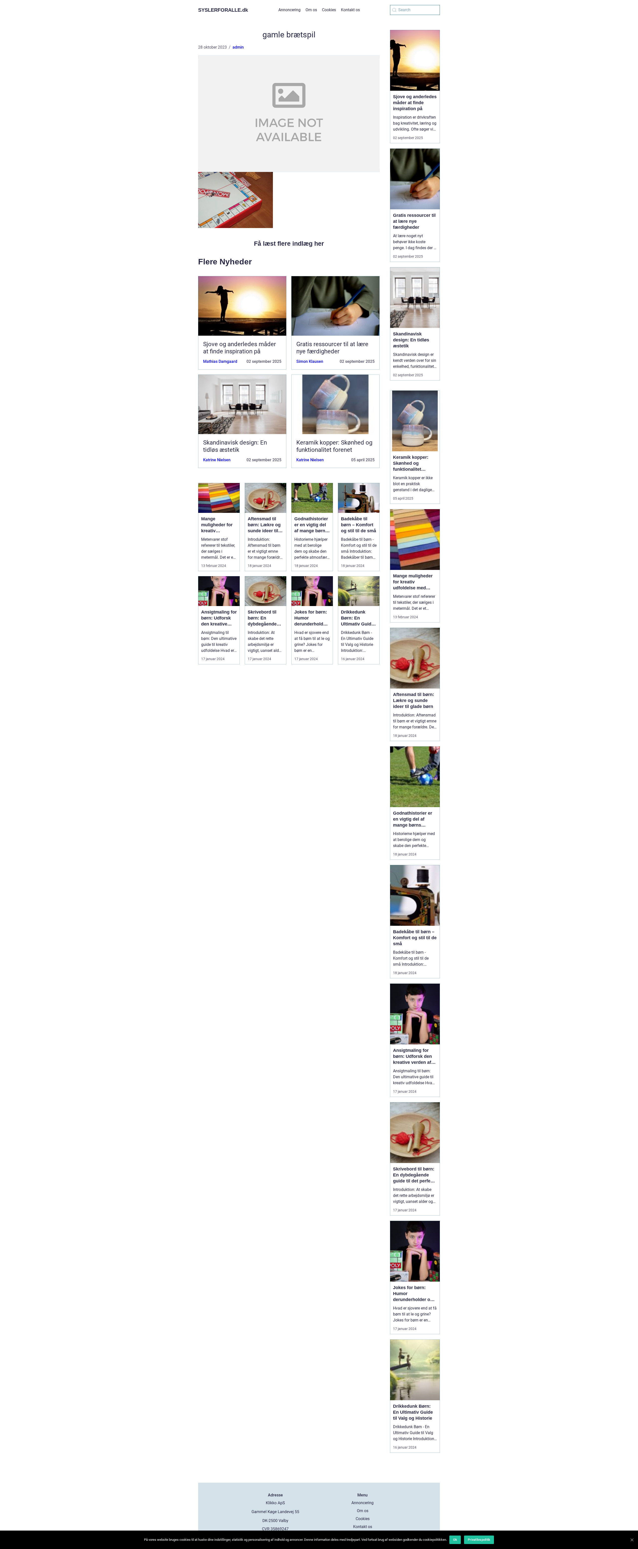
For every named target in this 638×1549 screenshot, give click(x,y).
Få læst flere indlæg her (289, 243)
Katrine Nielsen (217, 460)
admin (238, 47)
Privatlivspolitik (479, 1540)
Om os (311, 9)
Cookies (329, 9)
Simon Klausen (309, 361)
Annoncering (289, 9)
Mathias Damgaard (220, 361)
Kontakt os (350, 9)
